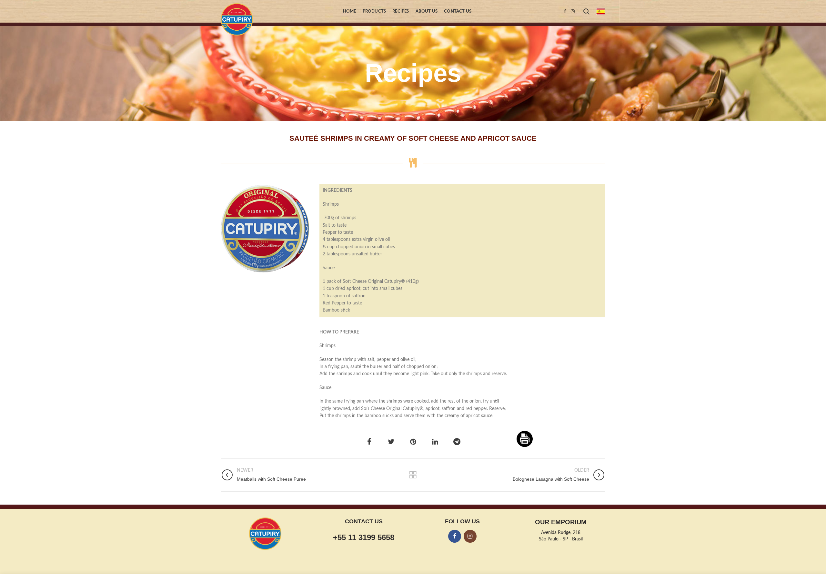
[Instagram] (573, 11)
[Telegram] (457, 441)
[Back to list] (413, 475)
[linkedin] (435, 441)
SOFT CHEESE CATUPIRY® (265, 225)
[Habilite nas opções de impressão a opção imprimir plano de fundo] (525, 438)
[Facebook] (565, 11)
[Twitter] (391, 441)
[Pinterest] (413, 441)
